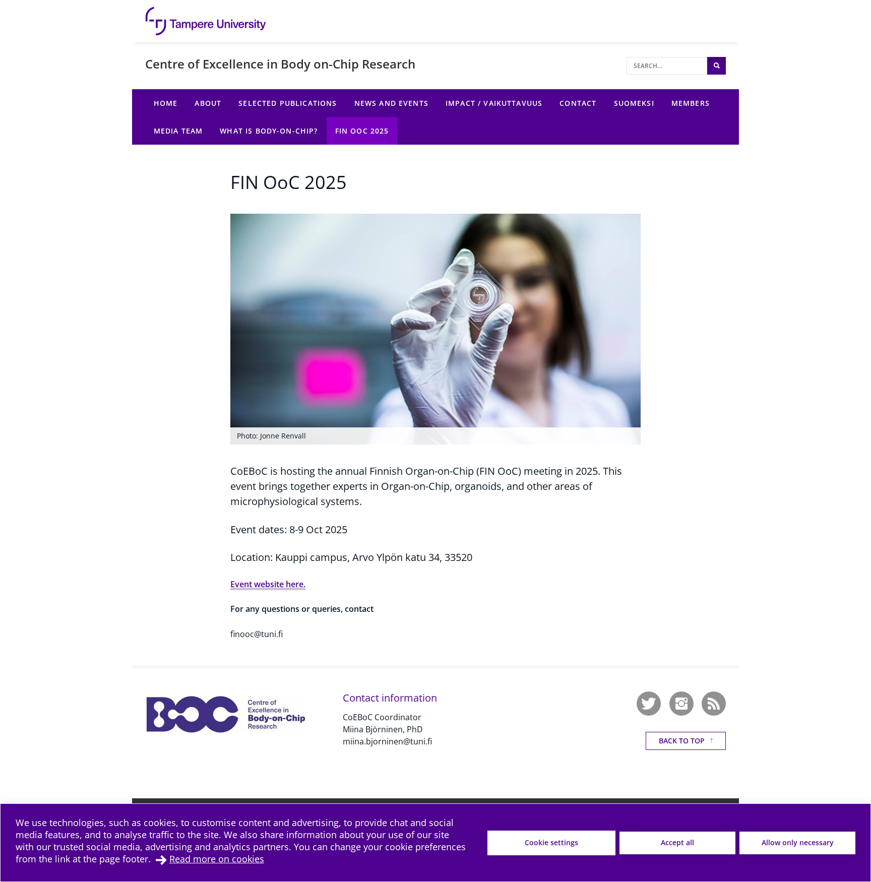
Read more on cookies (216, 859)
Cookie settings (551, 842)
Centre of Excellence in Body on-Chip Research (280, 63)
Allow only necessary (798, 842)
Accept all (677, 842)
